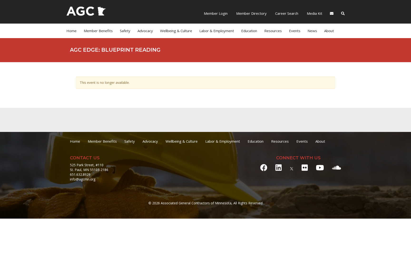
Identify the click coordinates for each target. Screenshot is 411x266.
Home (71, 30)
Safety (129, 141)
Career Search (286, 13)
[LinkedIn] (278, 167)
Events (294, 30)
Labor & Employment (216, 30)
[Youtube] (320, 167)
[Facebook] (263, 167)
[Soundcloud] (336, 167)
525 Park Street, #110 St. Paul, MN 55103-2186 (89, 167)
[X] (292, 167)
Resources (280, 141)
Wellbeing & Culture (182, 141)
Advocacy (150, 141)
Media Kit (314, 13)
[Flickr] (305, 167)
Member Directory (251, 13)
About (329, 30)
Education (256, 141)
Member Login (216, 13)
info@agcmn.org (82, 179)
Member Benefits (98, 30)
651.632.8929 (80, 174)
